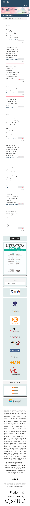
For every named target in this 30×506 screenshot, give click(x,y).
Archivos (11, 18)
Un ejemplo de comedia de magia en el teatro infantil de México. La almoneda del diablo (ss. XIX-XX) (12, 34)
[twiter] (29, 12)
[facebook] (29, 9)
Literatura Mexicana (7, 15)
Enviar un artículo (15, 238)
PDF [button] (20, 40)
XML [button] (23, 40)
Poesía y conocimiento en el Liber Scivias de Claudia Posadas (12, 89)
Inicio (5, 18)
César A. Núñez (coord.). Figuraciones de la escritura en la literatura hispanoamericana (12, 198)
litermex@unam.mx (21, 431)
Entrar (25, 5)
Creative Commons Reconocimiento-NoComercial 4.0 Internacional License (16, 486)
